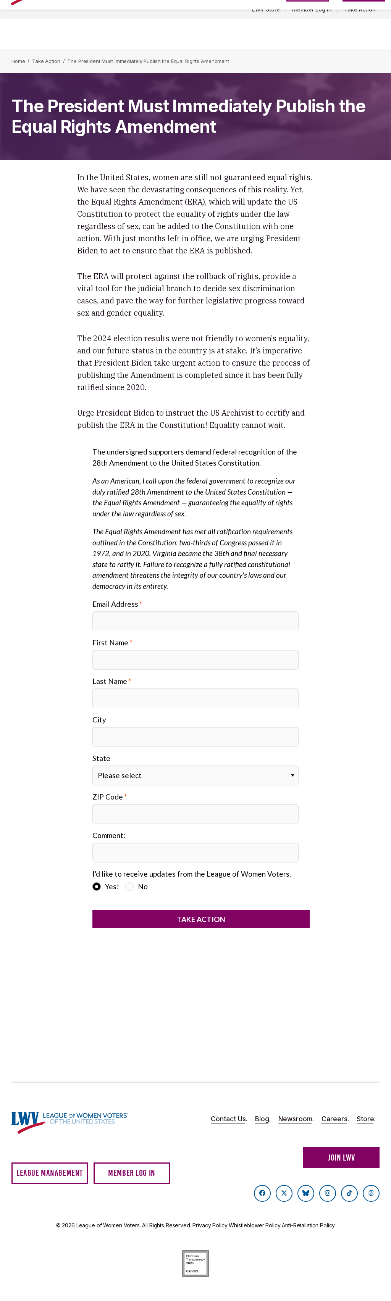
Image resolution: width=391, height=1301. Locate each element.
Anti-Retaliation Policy (308, 1225)
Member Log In (312, 9)
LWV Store (266, 9)
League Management (49, 1173)
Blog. (263, 1119)
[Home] (69, 1123)
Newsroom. (296, 1119)
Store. (366, 1119)
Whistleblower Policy (254, 1225)
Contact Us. (229, 1119)
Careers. (335, 1119)
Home (18, 61)
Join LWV (341, 1157)
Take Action (360, 9)
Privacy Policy (209, 1225)
